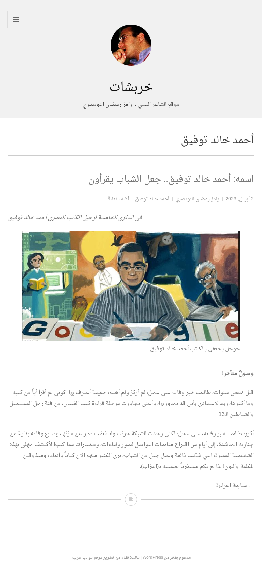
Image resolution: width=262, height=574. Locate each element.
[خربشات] (131, 75)
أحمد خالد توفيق (152, 199)
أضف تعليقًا (117, 199)
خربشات (131, 87)
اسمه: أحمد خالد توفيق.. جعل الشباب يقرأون (171, 179)
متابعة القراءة (235, 486)
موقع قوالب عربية (86, 557)
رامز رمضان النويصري (197, 199)
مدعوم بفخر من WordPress (167, 557)
